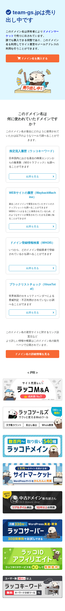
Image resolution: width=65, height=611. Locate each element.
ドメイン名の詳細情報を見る (32, 354)
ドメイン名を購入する (34, 58)
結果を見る (32, 176)
